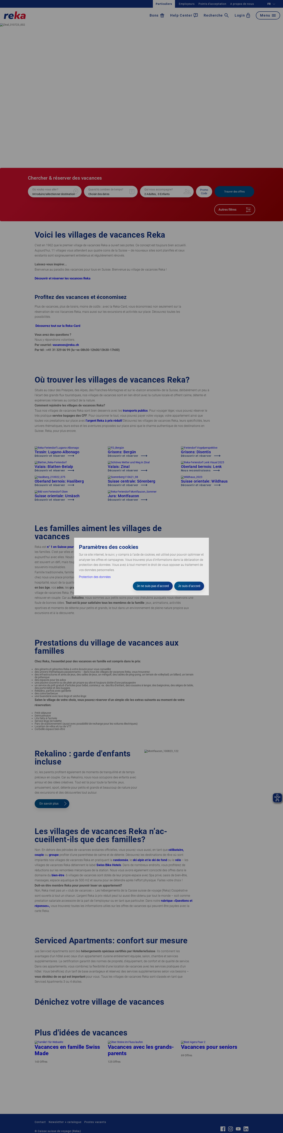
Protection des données (95, 577)
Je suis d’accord (189, 586)
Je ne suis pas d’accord (153, 586)
